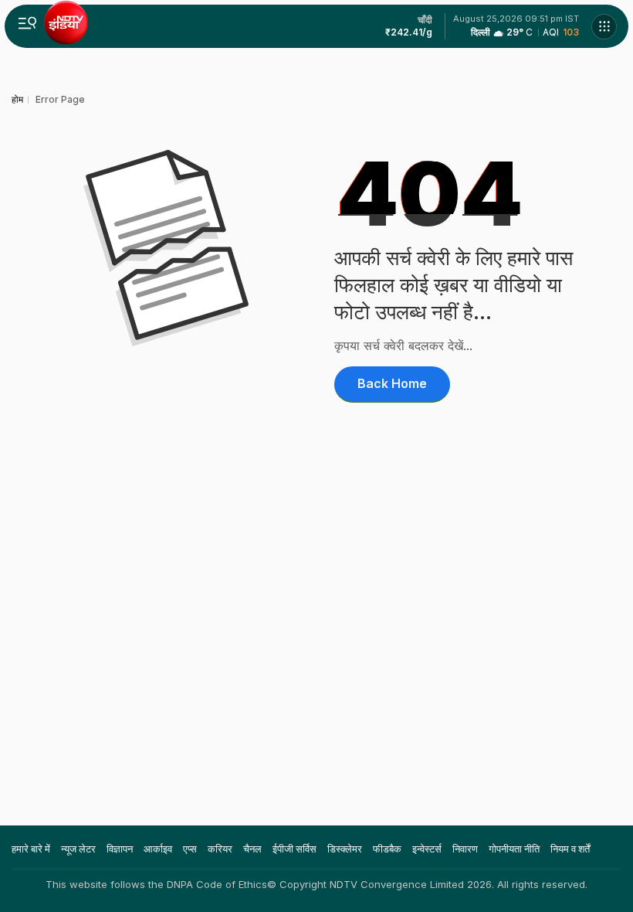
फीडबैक (387, 848)
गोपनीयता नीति (514, 848)
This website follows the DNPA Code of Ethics (156, 884)
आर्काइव (158, 848)
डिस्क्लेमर (344, 848)
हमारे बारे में (31, 848)
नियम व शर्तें (570, 848)
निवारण (465, 848)
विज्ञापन (120, 848)
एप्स (190, 848)
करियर (220, 848)
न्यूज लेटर (78, 848)
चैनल (252, 848)
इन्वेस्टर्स (427, 848)
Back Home (392, 383)
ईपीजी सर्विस (294, 848)
